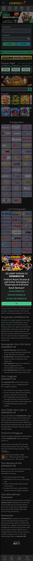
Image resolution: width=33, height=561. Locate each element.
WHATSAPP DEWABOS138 (16, 295)
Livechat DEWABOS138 (16, 291)
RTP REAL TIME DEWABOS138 (16, 298)
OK (16, 304)
